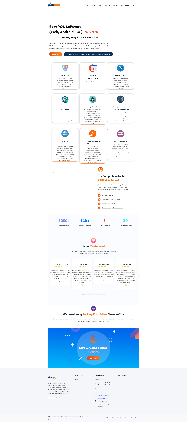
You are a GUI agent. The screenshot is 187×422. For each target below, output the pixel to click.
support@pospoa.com (103, 395)
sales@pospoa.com (103, 398)
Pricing (115, 5)
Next (136, 276)
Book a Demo (56, 54)
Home (86, 5)
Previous (50, 276)
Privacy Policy (125, 5)
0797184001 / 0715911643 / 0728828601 (101, 390)
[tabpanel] (104, 271)
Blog (100, 5)
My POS (94, 5)
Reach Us (107, 5)
